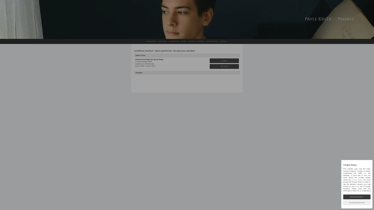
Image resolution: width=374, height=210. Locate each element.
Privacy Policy (357, 180)
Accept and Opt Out (356, 202)
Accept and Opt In (357, 197)
